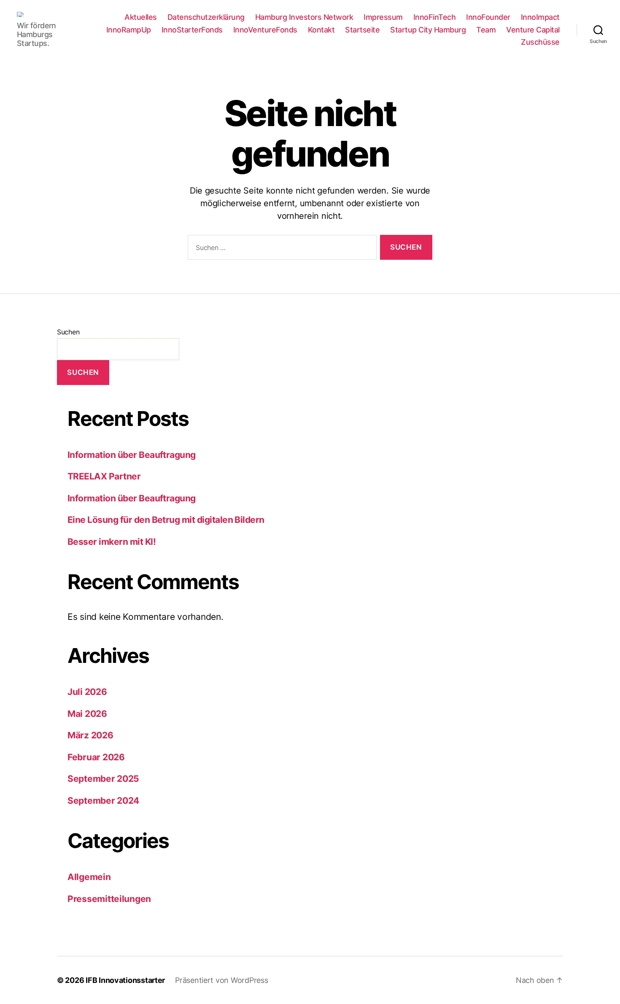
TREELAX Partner (103, 476)
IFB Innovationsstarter (125, 980)
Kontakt (321, 29)
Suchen (68, 332)
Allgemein (89, 877)
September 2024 (103, 800)
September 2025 (103, 778)
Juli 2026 (87, 691)
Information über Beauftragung (131, 455)
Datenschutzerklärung (206, 17)
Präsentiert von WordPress (221, 980)
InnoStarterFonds (192, 29)
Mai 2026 (87, 713)
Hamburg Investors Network (304, 17)
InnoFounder (488, 17)
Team (486, 29)
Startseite (362, 29)
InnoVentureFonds (265, 29)
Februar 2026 (96, 757)
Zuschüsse (540, 42)
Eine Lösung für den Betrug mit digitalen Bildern (165, 519)
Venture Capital (533, 29)
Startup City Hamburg (428, 29)
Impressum (383, 17)
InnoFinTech (434, 17)
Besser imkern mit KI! (111, 541)
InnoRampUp (128, 29)
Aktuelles (140, 17)
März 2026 (90, 735)
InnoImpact (540, 17)
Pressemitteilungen (109, 899)
